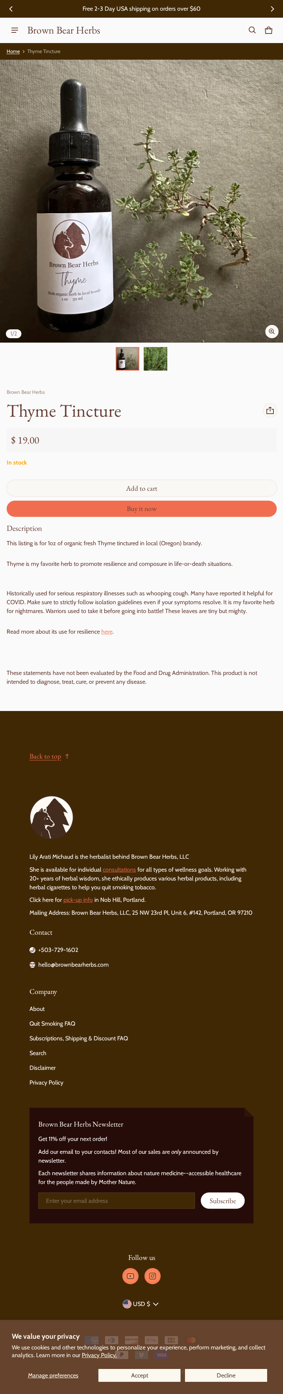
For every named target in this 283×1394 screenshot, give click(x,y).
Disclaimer (42, 1067)
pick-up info (78, 899)
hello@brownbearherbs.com (73, 964)
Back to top (45, 756)
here (106, 631)
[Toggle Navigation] (15, 30)
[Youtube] (130, 1276)
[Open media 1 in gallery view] (127, 359)
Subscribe (223, 1200)
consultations (119, 869)
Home (13, 51)
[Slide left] (11, 8)
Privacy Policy (46, 1082)
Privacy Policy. (99, 1355)
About (37, 1008)
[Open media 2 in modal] (141, 201)
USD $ (141, 1303)
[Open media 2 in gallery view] (155, 359)
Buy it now (142, 508)
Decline (226, 1375)
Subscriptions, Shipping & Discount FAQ (78, 1038)
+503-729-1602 (58, 949)
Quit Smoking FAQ (52, 1023)
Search (37, 1053)
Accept (139, 1375)
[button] (252, 30)
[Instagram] (152, 1276)
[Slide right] (272, 8)
